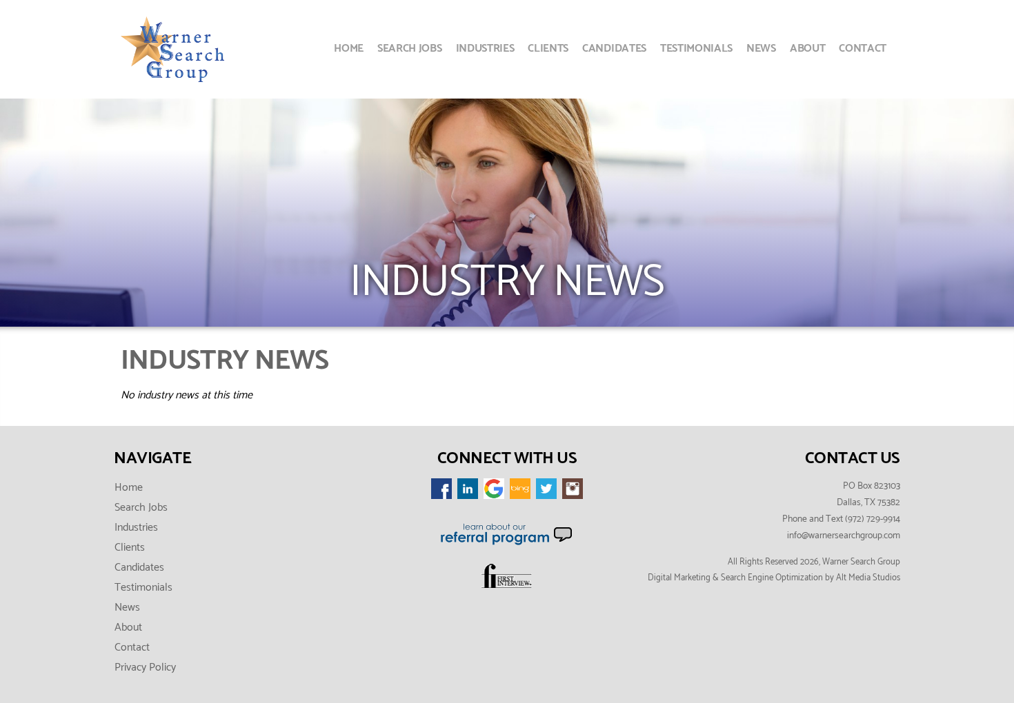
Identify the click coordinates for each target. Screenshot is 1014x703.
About (807, 48)
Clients (548, 48)
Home (349, 48)
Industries (485, 48)
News (761, 48)
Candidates (614, 48)
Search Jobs (409, 48)
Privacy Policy (145, 667)
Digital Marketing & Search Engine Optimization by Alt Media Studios (774, 578)
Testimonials (696, 48)
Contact (862, 48)
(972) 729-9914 (872, 519)
